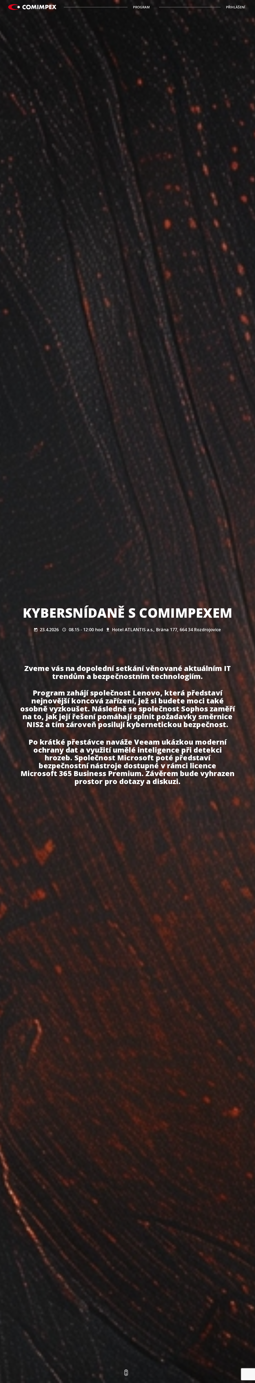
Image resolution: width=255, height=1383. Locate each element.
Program (141, 7)
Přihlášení (235, 7)
